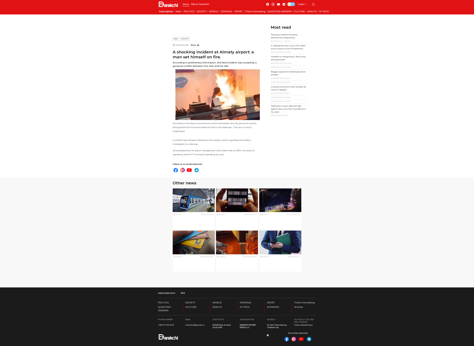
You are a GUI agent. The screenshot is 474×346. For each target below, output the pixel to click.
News (186, 4)
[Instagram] (273, 4)
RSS (183, 293)
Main (176, 39)
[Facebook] (267, 4)
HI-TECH (244, 307)
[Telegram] (283, 4)
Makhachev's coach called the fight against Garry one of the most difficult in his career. (288, 109)
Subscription (166, 11)
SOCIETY (185, 39)
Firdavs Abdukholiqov (303, 325)
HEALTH (217, 307)
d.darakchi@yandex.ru (195, 325)
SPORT (271, 302)
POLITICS (163, 302)
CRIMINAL (245, 302)
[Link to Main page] (168, 4)
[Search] (313, 4)
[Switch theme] (291, 4)
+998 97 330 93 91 (166, 325)
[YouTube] (278, 4)
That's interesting (304, 302)
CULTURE (190, 307)
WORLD (217, 302)
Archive (298, 307)
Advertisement (166, 293)
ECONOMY (273, 307)
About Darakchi (200, 4)
